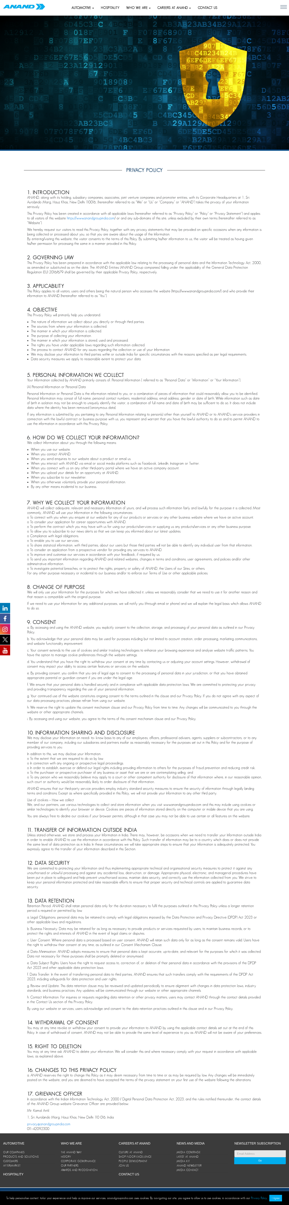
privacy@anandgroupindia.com (48, 1124)
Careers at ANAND (173, 8)
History (66, 1156)
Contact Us (207, 8)
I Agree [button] (275, 1198)
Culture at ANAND (131, 1152)
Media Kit (183, 1161)
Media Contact (188, 1170)
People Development (133, 1161)
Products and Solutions (21, 1156)
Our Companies (14, 1152)
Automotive (82, 8)
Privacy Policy (259, 1198)
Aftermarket (12, 1165)
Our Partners (69, 1165)
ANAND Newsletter (189, 1165)
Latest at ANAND (188, 1156)
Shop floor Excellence (135, 1156)
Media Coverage (189, 1152)
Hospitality (110, 8)
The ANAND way (71, 1152)
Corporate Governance (78, 1161)
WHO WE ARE (137, 8)
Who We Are (71, 1143)
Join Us (124, 1165)
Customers (10, 1161)
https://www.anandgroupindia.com (90, 218)
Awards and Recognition (79, 1170)
